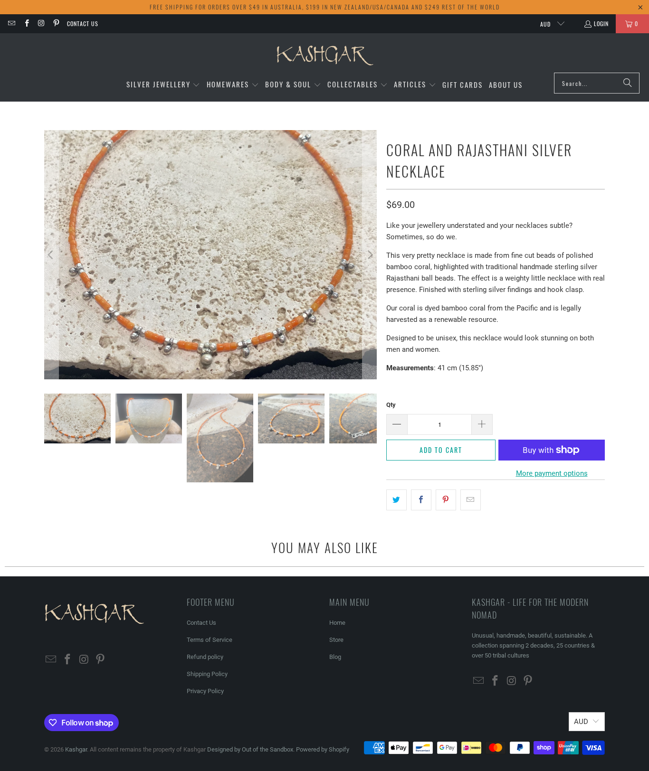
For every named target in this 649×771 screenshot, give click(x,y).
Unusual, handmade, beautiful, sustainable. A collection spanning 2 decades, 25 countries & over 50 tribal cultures (533, 645)
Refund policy (205, 656)
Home (337, 622)
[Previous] (51, 254)
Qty (391, 404)
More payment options (552, 473)
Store (336, 639)
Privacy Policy (205, 691)
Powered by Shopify (322, 749)
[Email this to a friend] (470, 499)
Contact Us (82, 23)
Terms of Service (209, 639)
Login (601, 23)
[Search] (627, 83)
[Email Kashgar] (11, 23)
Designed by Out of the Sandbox (250, 749)
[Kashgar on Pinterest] (56, 23)
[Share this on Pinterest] (446, 499)
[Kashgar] (324, 55)
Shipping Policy (207, 673)
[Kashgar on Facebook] (26, 23)
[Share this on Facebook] (421, 499)
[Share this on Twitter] (396, 499)
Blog (335, 656)
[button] (163, 85)
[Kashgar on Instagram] (41, 23)
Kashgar (76, 749)
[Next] (369, 254)
